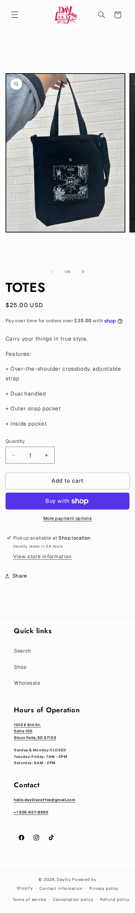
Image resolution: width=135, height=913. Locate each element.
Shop (20, 667)
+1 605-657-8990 (31, 812)
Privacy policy (103, 888)
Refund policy (114, 899)
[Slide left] (52, 271)
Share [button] (19, 575)
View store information (42, 556)
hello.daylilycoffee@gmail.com (44, 799)
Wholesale (27, 682)
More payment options (67, 518)
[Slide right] (83, 271)
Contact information (60, 888)
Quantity (15, 441)
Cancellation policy (73, 899)
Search (23, 650)
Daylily (64, 879)
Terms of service (29, 899)
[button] (14, 15)
